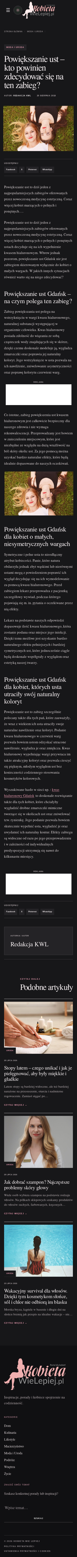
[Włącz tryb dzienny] (18, 10)
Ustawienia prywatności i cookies (27, 1551)
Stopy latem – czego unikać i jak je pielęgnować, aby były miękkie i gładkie (38, 1073)
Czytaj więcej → (15, 1105)
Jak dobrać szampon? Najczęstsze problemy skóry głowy (37, 1184)
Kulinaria (10, 1432)
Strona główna (13, 32)
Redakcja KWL (22, 96)
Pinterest (32, 170)
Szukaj (38, 1518)
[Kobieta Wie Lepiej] (38, 10)
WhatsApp (47, 170)
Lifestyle (9, 1439)
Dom (7, 1425)
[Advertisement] (38, 394)
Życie (7, 1473)
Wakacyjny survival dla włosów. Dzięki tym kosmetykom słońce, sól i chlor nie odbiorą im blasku (35, 1296)
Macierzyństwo (14, 1446)
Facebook (10, 170)
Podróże (9, 1460)
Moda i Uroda (35, 32)
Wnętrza (9, 1466)
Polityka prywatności (19, 1546)
